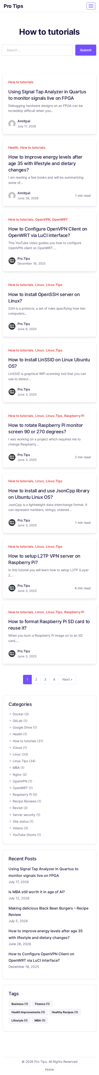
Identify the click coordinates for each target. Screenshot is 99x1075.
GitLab (18, 721)
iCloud (17, 748)
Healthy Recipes (65, 1012)
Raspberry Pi (74, 416)
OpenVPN (42, 219)
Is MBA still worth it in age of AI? (37, 892)
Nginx (17, 774)
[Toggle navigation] (91, 6)
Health (13, 147)
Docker (18, 714)
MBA (16, 768)
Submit (85, 50)
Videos (18, 828)
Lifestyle (20, 1020)
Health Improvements (28, 1012)
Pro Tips (13, 6)
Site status (21, 821)
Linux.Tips (54, 285)
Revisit (18, 808)
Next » (67, 679)
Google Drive (22, 727)
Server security (24, 815)
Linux (39, 285)
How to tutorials (20, 82)
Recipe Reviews (24, 801)
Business (20, 1004)
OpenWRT (60, 219)
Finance (42, 1004)
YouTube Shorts (24, 835)
